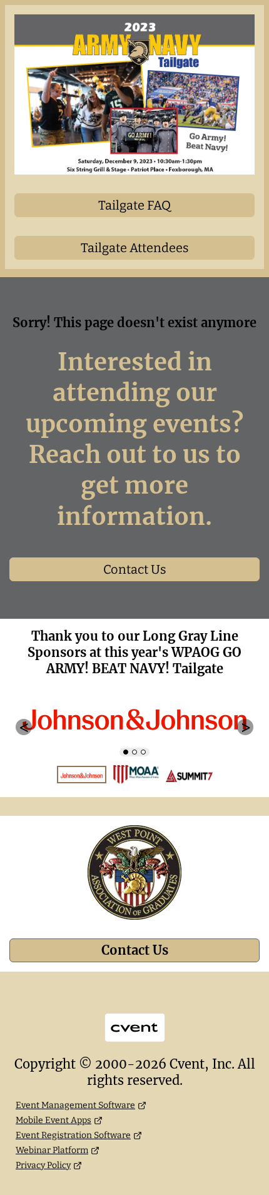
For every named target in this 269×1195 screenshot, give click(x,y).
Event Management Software (75, 1105)
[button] (24, 727)
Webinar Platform (52, 1150)
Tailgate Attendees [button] (135, 247)
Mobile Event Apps (53, 1120)
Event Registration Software (73, 1135)
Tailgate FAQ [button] (134, 205)
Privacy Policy (43, 1165)
